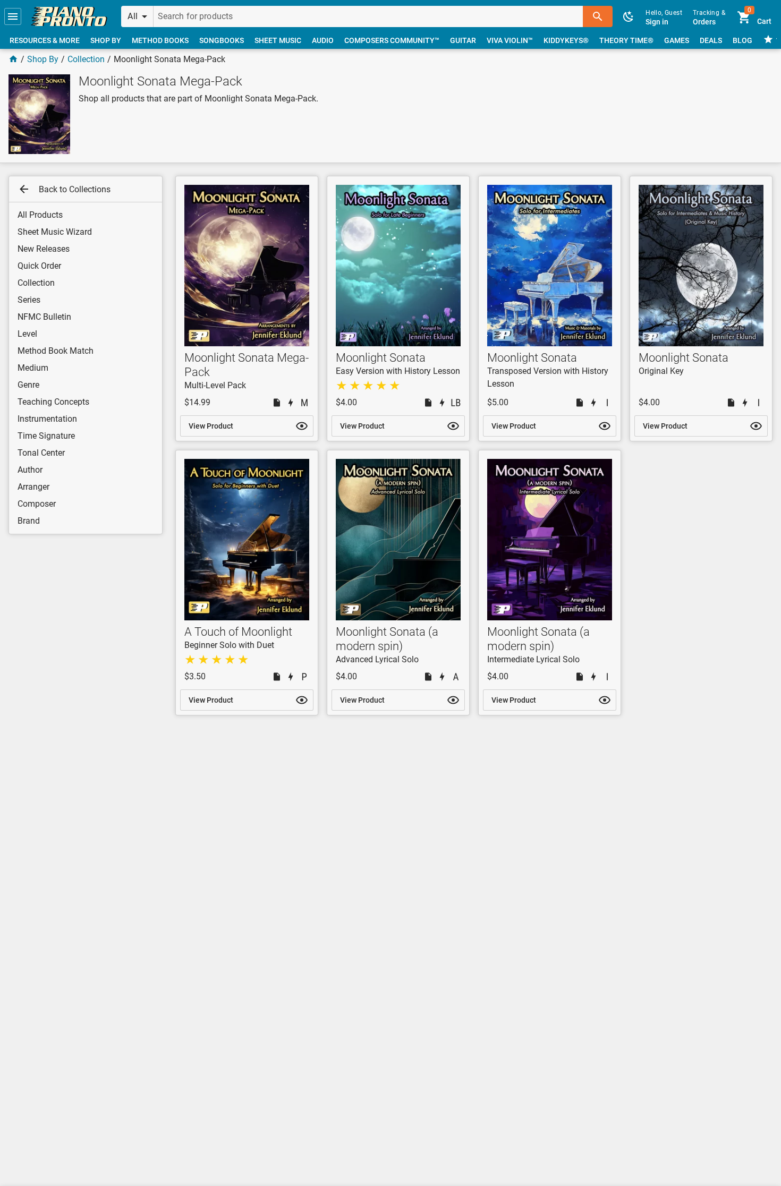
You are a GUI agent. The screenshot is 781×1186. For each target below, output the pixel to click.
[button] (12, 16)
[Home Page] (13, 59)
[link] (69, 16)
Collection (86, 59)
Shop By (42, 59)
